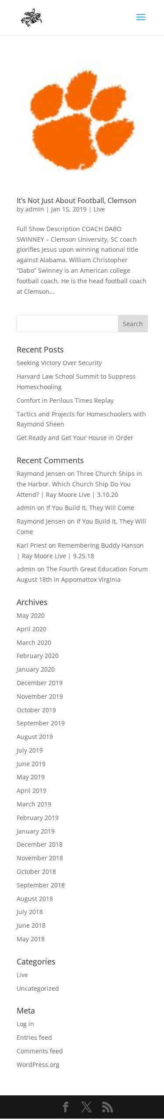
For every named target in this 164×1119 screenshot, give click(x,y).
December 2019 (40, 683)
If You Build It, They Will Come (90, 507)
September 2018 (41, 885)
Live (99, 209)
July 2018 (30, 912)
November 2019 (40, 696)
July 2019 (30, 750)
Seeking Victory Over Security (59, 363)
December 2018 (40, 844)
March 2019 (34, 804)
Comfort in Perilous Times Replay (65, 400)
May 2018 (31, 939)
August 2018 (35, 898)
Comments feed (40, 1051)
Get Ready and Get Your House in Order (75, 437)
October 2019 (36, 710)
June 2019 (31, 764)
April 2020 (31, 629)
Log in (25, 1024)
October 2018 (36, 871)
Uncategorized (38, 988)
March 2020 (34, 642)
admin (34, 209)
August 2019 (35, 736)
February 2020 (38, 655)
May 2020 (31, 615)
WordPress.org (38, 1064)
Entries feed (34, 1037)
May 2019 (31, 777)
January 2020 (36, 669)
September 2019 (41, 723)
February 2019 (38, 817)
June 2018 (31, 925)
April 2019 (31, 790)
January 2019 (36, 831)
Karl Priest (32, 545)
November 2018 (40, 858)
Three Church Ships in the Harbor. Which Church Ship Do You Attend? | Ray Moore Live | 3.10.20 (79, 484)
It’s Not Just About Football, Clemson (76, 200)
